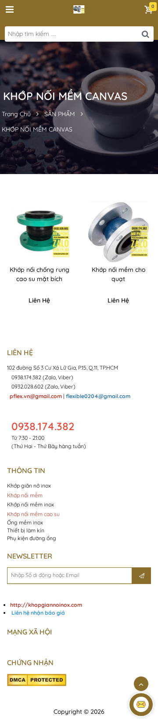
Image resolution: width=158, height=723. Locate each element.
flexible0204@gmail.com (98, 396)
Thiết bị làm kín (25, 530)
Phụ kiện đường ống (31, 538)
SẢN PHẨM (59, 114)
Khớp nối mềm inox (30, 504)
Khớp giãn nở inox (29, 485)
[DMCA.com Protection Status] (36, 679)
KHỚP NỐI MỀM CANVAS (37, 129)
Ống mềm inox (25, 522)
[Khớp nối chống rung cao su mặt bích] (39, 232)
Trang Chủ (16, 114)
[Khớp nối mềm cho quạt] (118, 232)
